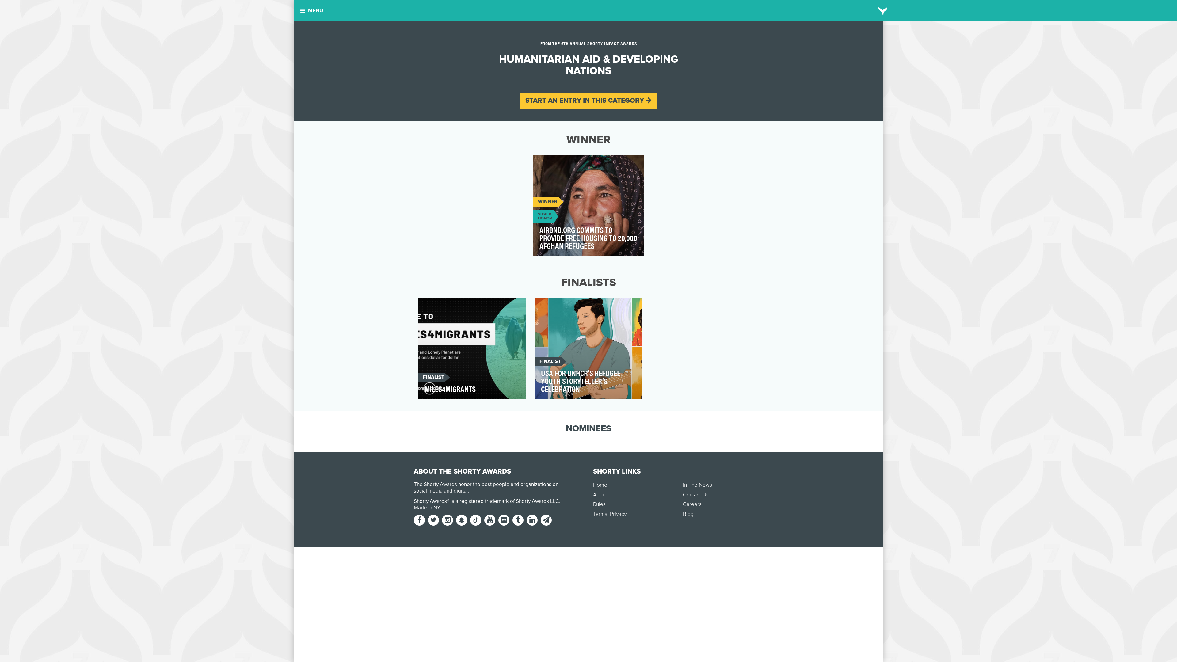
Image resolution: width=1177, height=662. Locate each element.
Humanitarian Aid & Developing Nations (585, 163)
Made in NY (427, 507)
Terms (600, 514)
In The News (697, 485)
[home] (883, 10)
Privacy (618, 514)
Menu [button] (315, 10)
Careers (692, 504)
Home (600, 485)
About (600, 495)
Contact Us (696, 495)
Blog (688, 514)
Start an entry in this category (585, 101)
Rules (599, 504)
